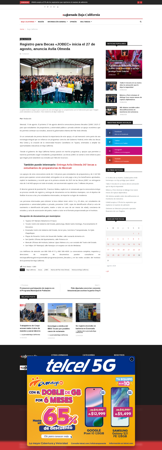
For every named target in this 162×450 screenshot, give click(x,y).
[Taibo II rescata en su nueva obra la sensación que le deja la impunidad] (112, 86)
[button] (138, 2)
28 (129, 255)
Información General (57, 22)
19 (118, 250)
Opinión (73, 22)
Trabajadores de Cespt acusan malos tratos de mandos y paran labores (30, 328)
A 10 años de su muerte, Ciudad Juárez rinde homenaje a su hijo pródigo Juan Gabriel (124, 68)
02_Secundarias (111, 83)
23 (139, 250)
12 (118, 244)
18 (113, 250)
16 (139, 244)
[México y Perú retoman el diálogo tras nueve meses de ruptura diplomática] (112, 99)
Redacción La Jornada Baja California (86, 331)
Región (41, 22)
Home (22, 29)
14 (129, 244)
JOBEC (46, 270)
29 (134, 255)
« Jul (107, 271)
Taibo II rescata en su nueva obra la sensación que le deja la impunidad (131, 85)
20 (124, 250)
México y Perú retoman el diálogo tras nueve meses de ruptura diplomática (131, 97)
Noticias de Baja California (80, 270)
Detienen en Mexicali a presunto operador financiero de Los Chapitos (80, 2)
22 (134, 250)
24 (108, 255)
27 (124, 255)
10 (108, 244)
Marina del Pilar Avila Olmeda (60, 270)
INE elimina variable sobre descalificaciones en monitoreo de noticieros (130, 110)
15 (134, 244)
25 (113, 255)
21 (129, 250)
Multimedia (85, 22)
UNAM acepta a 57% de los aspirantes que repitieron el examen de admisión (121, 203)
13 (124, 244)
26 (118, 255)
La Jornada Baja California (31, 335)
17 (108, 250)
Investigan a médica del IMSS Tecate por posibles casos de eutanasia (59, 328)
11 (113, 244)
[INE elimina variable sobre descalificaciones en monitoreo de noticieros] (112, 111)
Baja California (27, 22)
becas (40, 270)
